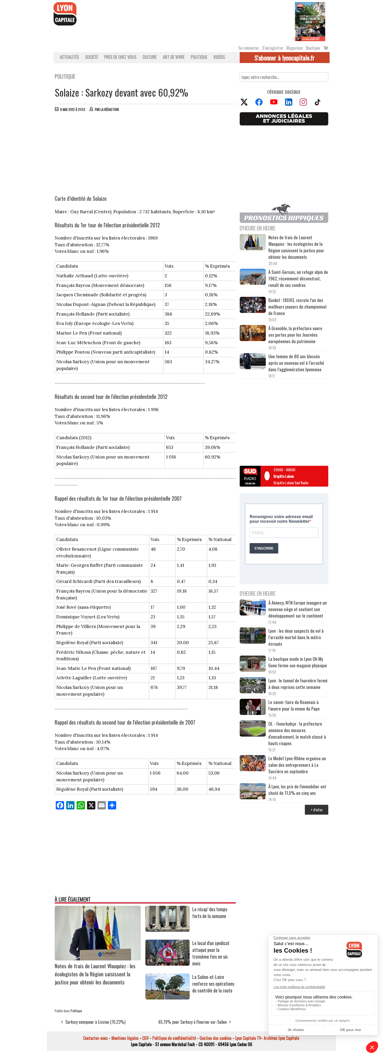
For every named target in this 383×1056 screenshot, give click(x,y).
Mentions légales (125, 1038)
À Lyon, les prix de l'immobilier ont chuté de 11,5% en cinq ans (297, 789)
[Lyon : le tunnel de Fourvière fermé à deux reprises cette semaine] (253, 686)
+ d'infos (317, 809)
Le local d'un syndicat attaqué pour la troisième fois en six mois (211, 953)
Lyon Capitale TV (248, 1038)
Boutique (313, 48)
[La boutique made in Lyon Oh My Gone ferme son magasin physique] (253, 664)
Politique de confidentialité (174, 1038)
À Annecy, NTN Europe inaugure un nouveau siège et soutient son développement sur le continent (297, 609)
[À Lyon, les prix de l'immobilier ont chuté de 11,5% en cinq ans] (253, 792)
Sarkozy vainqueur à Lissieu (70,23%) (95, 1022)
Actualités (69, 57)
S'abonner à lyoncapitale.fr (285, 57)
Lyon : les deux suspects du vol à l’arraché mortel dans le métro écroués (296, 637)
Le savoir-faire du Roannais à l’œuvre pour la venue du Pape (294, 705)
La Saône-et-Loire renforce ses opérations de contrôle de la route (213, 983)
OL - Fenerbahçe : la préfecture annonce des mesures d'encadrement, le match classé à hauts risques (297, 733)
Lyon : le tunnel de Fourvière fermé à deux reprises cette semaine (298, 683)
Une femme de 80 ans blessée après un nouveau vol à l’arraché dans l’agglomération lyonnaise (296, 363)
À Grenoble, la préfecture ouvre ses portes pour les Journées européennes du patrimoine (295, 334)
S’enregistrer (272, 48)
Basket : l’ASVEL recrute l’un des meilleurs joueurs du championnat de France (297, 306)
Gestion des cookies (216, 1038)
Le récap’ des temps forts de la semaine (209, 912)
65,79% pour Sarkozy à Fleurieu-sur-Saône (192, 1022)
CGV (145, 1038)
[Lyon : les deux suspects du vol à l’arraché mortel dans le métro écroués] (253, 636)
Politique (199, 57)
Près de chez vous (120, 57)
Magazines (294, 48)
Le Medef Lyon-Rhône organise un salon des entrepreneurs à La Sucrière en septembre (297, 765)
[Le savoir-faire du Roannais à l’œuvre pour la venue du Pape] (253, 707)
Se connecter (248, 48)
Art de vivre (173, 57)
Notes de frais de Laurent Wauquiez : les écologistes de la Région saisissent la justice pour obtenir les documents (95, 974)
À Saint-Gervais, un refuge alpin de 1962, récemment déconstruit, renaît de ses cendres (298, 278)
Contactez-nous (95, 1038)
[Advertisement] (145, 154)
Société (91, 57)
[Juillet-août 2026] (310, 21)
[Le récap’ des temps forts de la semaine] (167, 930)
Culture (150, 57)
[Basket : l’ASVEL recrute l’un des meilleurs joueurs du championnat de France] (253, 305)
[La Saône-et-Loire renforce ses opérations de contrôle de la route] (167, 998)
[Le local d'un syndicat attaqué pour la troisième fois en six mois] (167, 964)
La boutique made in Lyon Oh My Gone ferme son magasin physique (297, 662)
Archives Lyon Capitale (281, 1038)
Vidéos (219, 57)
